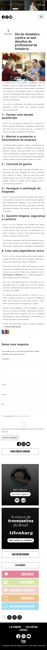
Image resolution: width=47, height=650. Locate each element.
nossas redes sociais (13, 326)
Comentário (5, 359)
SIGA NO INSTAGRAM (20, 554)
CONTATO (23, 630)
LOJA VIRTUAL (32, 627)
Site (3, 404)
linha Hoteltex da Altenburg (12, 275)
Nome (4, 385)
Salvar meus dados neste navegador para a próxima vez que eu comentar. (23, 430)
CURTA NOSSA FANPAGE (20, 451)
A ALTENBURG (15, 627)
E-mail (4, 394)
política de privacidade (21, 416)
